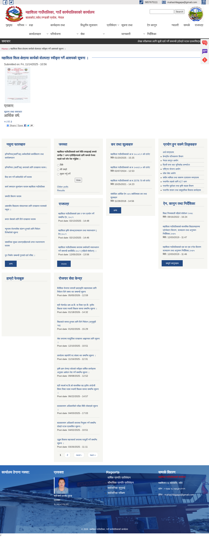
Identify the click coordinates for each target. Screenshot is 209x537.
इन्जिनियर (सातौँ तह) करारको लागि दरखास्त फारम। (26, 167)
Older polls (62, 186)
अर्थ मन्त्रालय (168, 152)
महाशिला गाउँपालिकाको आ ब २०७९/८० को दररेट (130, 167)
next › (79, 455)
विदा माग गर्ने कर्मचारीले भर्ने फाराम (18, 177)
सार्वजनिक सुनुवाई (116, 487)
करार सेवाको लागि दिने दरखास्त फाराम (20, 219)
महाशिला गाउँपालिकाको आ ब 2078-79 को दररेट (130, 180)
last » (93, 455)
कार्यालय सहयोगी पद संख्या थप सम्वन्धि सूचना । (76, 355)
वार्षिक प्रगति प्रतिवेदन (119, 477)
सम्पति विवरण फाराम (13, 196)
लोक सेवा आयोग (169, 173)
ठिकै (61, 164)
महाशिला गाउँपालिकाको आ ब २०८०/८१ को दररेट (130, 154)
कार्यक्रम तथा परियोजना (57, 30)
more (64, 263)
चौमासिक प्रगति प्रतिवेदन (121, 482)
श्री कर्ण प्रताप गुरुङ (63, 495)
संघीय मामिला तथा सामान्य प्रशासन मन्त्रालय (181, 177)
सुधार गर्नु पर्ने (65, 173)
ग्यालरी (175, 25)
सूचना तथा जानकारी (126, 30)
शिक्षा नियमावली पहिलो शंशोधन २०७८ (178, 213)
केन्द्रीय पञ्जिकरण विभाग (173, 156)
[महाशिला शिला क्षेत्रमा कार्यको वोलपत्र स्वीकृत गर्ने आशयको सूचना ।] (17, 84)
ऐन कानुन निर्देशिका (152, 30)
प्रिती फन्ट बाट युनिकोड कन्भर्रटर (176, 164)
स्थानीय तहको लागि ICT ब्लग (175, 181)
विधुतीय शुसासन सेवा (88, 30)
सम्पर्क (187, 25)
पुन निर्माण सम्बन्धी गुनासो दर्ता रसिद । (20, 255)
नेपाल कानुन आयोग (170, 160)
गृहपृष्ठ (9, 25)
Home (5, 48)
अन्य (11, 263)
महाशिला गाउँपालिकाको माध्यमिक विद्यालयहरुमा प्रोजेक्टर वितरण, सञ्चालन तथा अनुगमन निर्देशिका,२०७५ (181, 230)
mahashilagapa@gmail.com (179, 494)
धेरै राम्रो (63, 169)
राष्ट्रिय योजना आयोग (171, 169)
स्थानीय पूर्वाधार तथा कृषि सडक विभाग (178, 186)
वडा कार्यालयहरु (35, 30)
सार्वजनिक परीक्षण (116, 493)
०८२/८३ (8, 121)
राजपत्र (199, 25)
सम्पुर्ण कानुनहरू (172, 263)
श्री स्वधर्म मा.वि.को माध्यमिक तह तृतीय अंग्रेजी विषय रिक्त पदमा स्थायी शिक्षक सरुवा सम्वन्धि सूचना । (78, 389)
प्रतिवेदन (111, 25)
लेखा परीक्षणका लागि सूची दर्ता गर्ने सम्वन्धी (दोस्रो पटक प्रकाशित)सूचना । (166, 41)
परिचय (20, 25)
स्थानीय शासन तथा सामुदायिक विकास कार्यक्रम (182, 190)
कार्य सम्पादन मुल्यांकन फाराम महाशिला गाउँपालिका (25, 186)
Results (61, 190)
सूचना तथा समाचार (13, 111)
